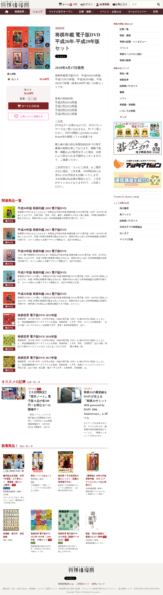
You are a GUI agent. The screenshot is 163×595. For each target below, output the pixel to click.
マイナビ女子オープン (61, 11)
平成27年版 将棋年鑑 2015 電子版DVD (42, 272)
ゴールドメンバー (137, 11)
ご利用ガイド (82, 584)
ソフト (123, 98)
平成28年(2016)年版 (66, 110)
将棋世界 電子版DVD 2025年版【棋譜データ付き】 (68, 536)
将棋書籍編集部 (9, 491)
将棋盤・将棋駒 (127, 104)
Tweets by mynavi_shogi (126, 196)
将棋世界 (59, 28)
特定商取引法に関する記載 (69, 589)
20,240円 (44, 79)
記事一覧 (124, 29)
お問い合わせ (22, 589)
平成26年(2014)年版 (66, 102)
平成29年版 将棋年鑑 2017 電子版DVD (42, 229)
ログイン (88, 4)
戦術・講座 (125, 35)
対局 (155, 11)
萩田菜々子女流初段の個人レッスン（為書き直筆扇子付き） (68, 478)
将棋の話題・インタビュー (133, 41)
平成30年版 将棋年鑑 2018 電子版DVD (42, 208)
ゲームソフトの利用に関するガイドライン (98, 589)
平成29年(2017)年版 (66, 113)
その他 (6, 494)
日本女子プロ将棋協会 (131, 227)
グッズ (123, 117)
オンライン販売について (47, 589)
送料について (98, 584)
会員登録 (104, 4)
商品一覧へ (25, 446)
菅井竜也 (34, 479)
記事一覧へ (32, 382)
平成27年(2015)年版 (66, 106)
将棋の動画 (125, 60)
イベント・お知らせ (110, 11)
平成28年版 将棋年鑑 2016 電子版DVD (42, 251)
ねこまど (124, 233)
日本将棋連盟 (91, 488)
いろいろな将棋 (127, 111)
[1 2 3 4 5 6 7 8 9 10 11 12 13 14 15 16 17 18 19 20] (32, 99)
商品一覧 (124, 73)
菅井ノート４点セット (41, 475)
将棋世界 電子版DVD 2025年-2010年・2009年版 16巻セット (41, 536)
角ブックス (125, 214)
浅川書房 (124, 208)
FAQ (13, 589)
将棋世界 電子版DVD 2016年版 (37, 336)
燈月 (5, 540)
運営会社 (6, 589)
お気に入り (121, 4)
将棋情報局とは (66, 584)
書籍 (122, 92)
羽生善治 (89, 540)
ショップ (38, 11)
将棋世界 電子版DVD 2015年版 (37, 315)
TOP (6, 12)
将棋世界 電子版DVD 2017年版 (37, 357)
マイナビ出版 (126, 239)
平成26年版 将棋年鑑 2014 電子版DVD (42, 293)
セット (15, 79)
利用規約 (32, 589)
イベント (124, 48)
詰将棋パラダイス (129, 86)
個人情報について (125, 589)
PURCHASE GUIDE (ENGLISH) (146, 589)
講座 (32, 482)
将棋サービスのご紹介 (131, 54)
